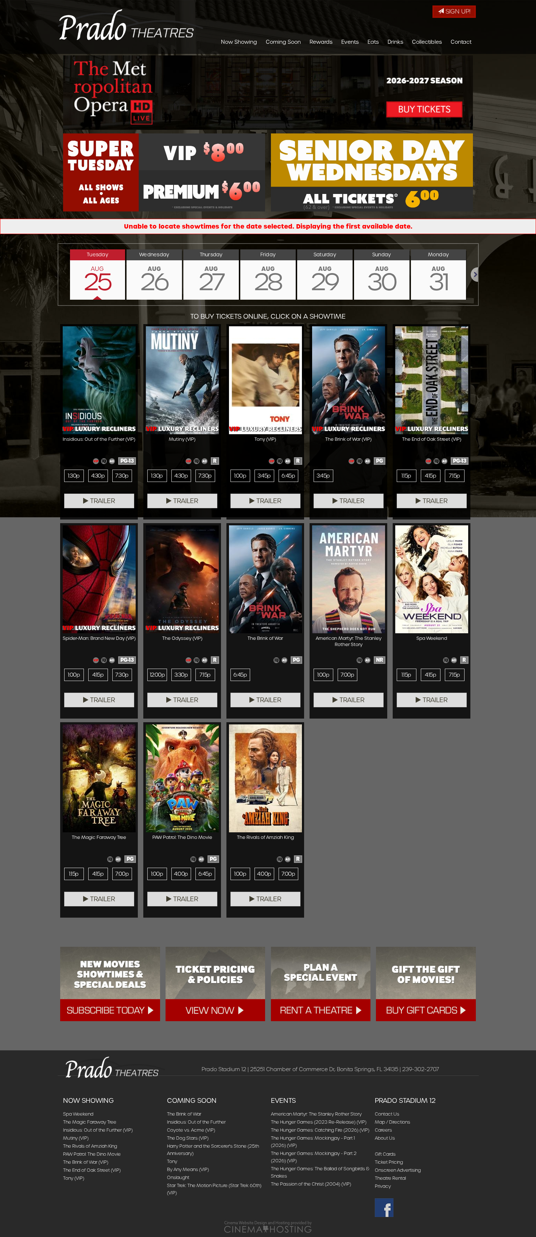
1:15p (406, 475)
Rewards (321, 42)
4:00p (181, 874)
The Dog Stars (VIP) (188, 1138)
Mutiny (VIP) (76, 1138)
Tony (172, 1161)
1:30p (73, 475)
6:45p (288, 475)
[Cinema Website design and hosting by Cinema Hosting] (268, 1227)
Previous (58, 274)
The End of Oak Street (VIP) (92, 1170)
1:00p (240, 475)
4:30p (98, 475)
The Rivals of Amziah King (90, 1146)
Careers (383, 1130)
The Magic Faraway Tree (89, 1122)
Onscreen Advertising (398, 1170)
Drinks (395, 42)
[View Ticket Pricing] (215, 984)
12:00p (157, 674)
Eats (373, 42)
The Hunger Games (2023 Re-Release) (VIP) (318, 1122)
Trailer (101, 501)
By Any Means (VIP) (188, 1169)
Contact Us (387, 1114)
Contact (461, 42)
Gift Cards (385, 1154)
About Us (385, 1138)
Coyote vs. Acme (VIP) (191, 1130)
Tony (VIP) (73, 1178)
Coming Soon (283, 42)
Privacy (383, 1186)
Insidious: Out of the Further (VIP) (98, 1130)
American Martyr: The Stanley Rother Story (316, 1114)
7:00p (347, 674)
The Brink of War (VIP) (85, 1162)
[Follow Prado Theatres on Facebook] (424, 1207)
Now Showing (239, 42)
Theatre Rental (390, 1178)
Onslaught (178, 1177)
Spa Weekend (78, 1114)
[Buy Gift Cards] (426, 984)
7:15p (454, 475)
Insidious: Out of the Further (196, 1122)
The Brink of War (184, 1114)
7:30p (121, 475)
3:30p (181, 674)
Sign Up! (457, 11)
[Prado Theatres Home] (130, 24)
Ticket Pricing (389, 1162)
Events (350, 42)
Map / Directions (392, 1122)
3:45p (264, 475)
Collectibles (427, 42)
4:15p (430, 475)
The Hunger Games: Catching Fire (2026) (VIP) (320, 1130)
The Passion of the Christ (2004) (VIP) (311, 1184)
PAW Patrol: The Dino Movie (92, 1154)
